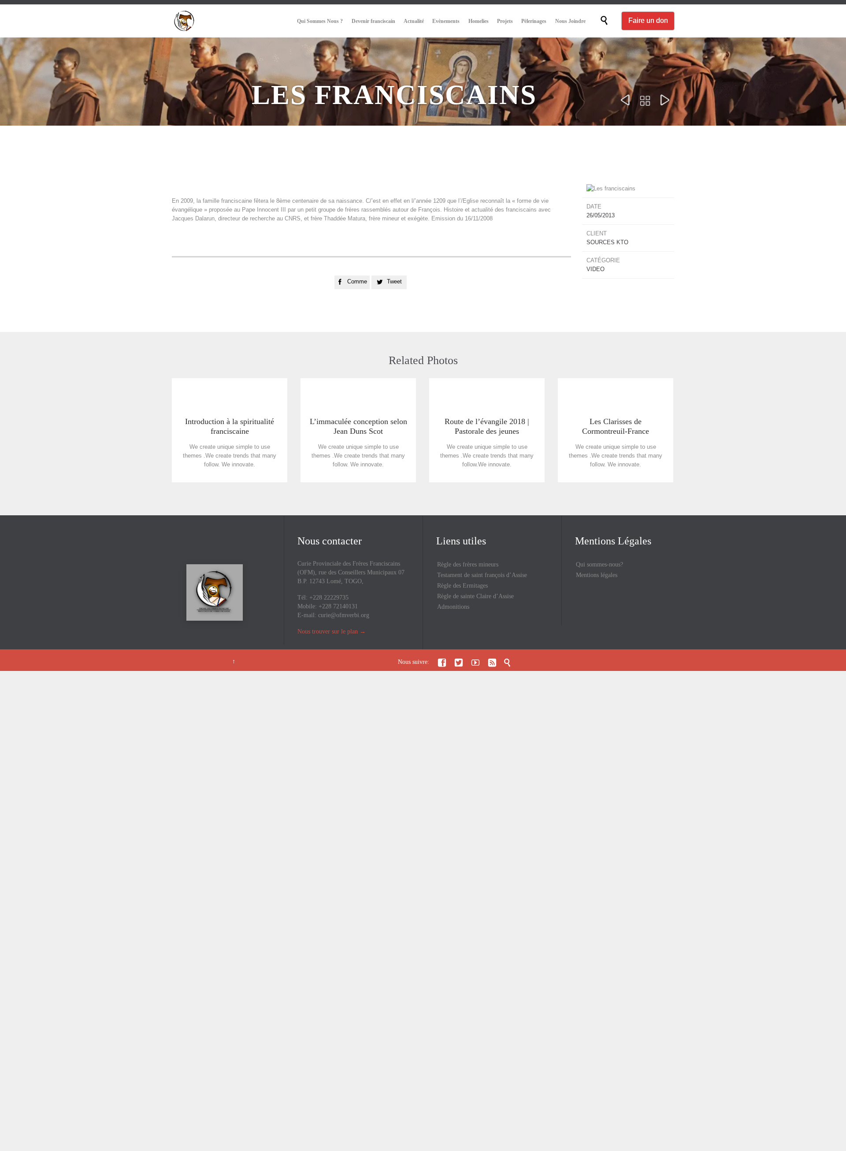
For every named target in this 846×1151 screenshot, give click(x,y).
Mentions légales (596, 575)
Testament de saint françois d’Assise (482, 575)
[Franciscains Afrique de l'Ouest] (184, 20)
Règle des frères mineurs (467, 564)
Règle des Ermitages (462, 585)
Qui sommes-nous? (599, 564)
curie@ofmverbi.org (343, 615)
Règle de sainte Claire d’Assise (475, 596)
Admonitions (453, 606)
